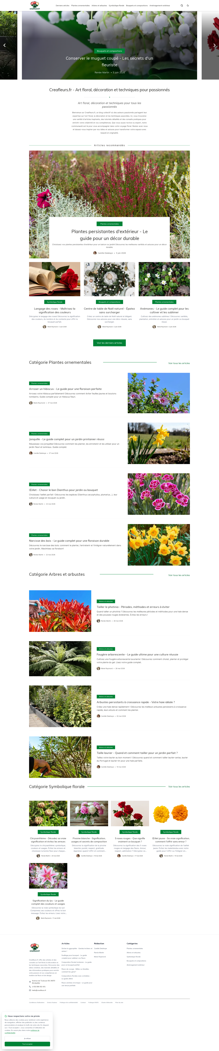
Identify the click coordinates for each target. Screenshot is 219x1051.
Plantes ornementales (80, 5)
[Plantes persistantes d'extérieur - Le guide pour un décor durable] (109, 204)
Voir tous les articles (179, 363)
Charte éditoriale (107, 1002)
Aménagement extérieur (160, 5)
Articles (65, 943)
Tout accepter (27, 1044)
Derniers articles (62, 5)
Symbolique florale (116, 5)
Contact (83, 1002)
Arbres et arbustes (99, 5)
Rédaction (99, 943)
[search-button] (182, 5)
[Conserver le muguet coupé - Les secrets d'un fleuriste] (109, 45)
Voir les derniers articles (109, 342)
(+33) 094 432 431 (39, 987)
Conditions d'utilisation (36, 1002)
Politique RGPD (93, 1002)
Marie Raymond (100, 957)
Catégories (132, 943)
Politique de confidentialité (69, 1002)
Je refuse (27, 1038)
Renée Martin (99, 953)
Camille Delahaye (100, 948)
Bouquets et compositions (137, 5)
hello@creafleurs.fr (39, 990)
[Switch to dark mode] (188, 5)
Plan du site (119, 1002)
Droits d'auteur (52, 1002)
